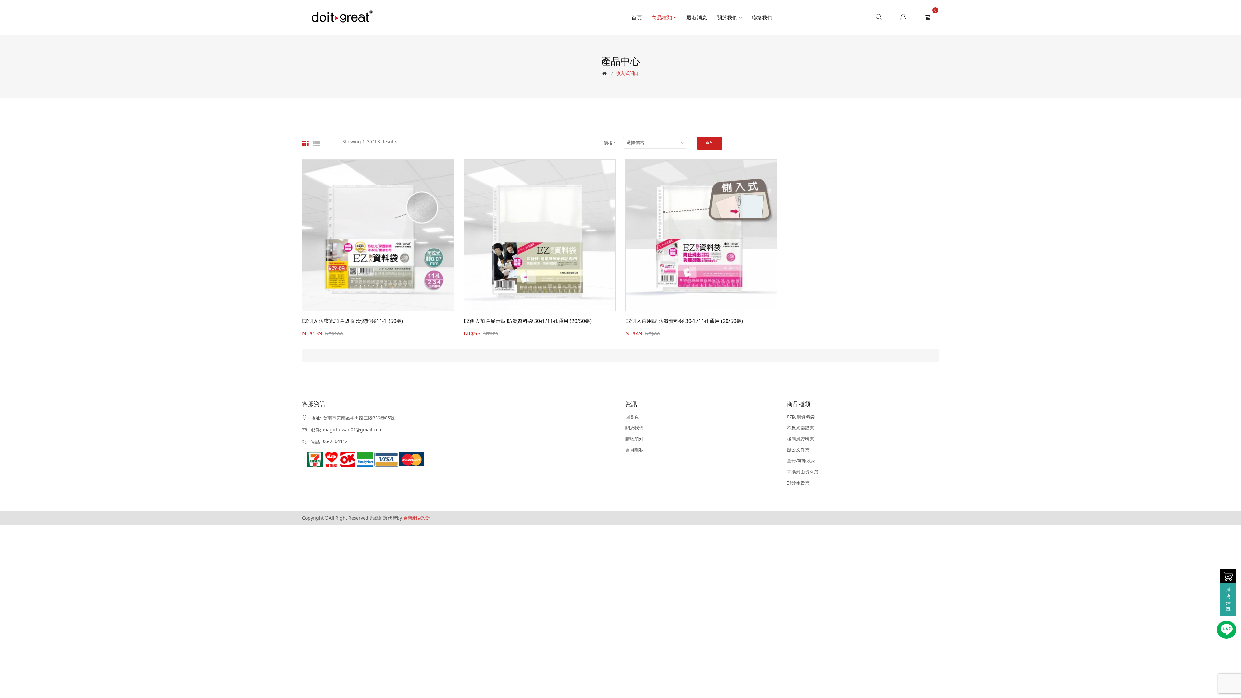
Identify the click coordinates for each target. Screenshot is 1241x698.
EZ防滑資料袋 (801, 417)
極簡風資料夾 (800, 439)
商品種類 (663, 17)
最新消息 (696, 17)
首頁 (636, 17)
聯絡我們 (762, 17)
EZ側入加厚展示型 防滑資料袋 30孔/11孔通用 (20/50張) (528, 320)
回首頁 (632, 417)
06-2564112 (335, 441)
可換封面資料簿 (803, 472)
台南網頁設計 (416, 518)
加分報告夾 (798, 483)
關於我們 (728, 17)
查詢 (709, 143)
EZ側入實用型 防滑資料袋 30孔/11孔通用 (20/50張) (684, 320)
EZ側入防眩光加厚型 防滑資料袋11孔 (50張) (352, 320)
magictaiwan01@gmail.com (353, 430)
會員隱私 (634, 450)
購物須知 (634, 439)
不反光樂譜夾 (800, 428)
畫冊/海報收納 (801, 461)
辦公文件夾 (798, 450)
